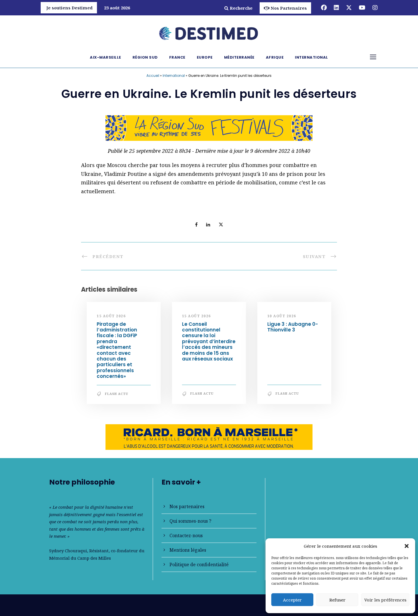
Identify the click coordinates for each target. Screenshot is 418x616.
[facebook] (324, 7)
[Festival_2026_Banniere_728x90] (209, 127)
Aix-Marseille (105, 57)
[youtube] (362, 7)
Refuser (337, 600)
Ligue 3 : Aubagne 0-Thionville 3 (292, 327)
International (311, 57)
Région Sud (145, 57)
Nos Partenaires (289, 8)
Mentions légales (187, 550)
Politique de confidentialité (199, 564)
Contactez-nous (186, 535)
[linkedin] (336, 7)
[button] (406, 546)
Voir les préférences (385, 600)
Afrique (275, 57)
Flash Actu (116, 394)
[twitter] (349, 7)
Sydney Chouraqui (68, 550)
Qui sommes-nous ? (190, 521)
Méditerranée (239, 57)
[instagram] (375, 7)
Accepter (292, 600)
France (177, 57)
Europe (205, 57)
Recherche (241, 8)
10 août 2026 (281, 316)
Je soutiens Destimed (69, 8)
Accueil (152, 75)
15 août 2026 (111, 316)
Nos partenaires (186, 506)
